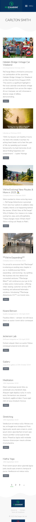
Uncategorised (8, 68)
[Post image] (18, 48)
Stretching (8, 416)
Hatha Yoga (8, 458)
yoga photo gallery (9, 365)
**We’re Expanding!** (14, 257)
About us (14, 510)
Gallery (6, 361)
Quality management (10, 314)
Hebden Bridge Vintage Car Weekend (16, 63)
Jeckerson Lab (9, 336)
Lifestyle (6, 133)
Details (6, 101)
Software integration (10, 339)
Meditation (8, 380)
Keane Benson (10, 310)
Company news (8, 195)
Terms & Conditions (18, 512)
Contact (22, 510)
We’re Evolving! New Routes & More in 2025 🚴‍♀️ (18, 191)
